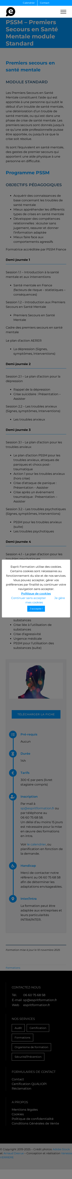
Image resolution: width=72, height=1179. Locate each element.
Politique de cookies (36, 593)
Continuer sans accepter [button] (28, 598)
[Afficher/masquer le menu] (63, 11)
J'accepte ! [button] (36, 608)
